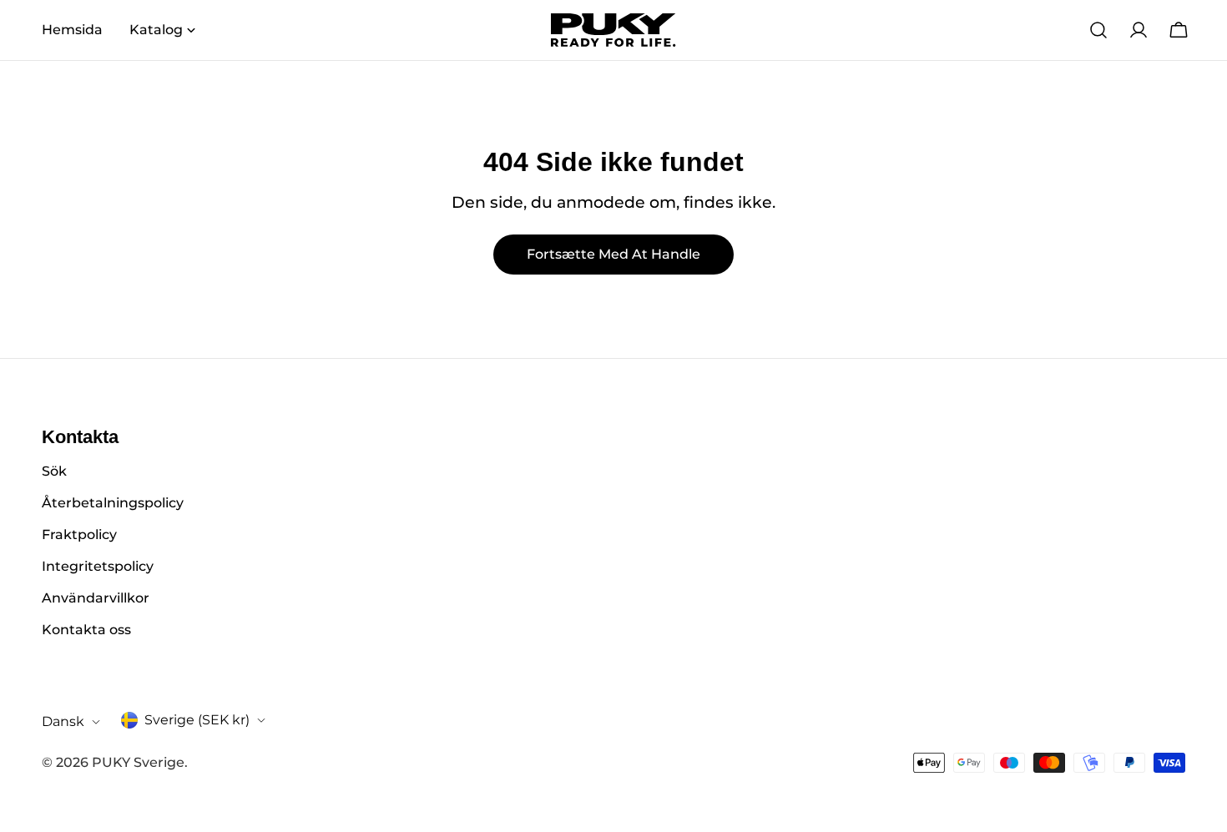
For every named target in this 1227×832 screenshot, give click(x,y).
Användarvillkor (95, 598)
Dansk (63, 721)
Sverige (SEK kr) (197, 720)
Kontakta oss (86, 630)
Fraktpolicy (79, 534)
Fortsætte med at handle (613, 254)
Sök (54, 471)
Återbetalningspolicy (113, 503)
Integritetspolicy (98, 566)
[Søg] (1098, 30)
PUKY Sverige (138, 762)
